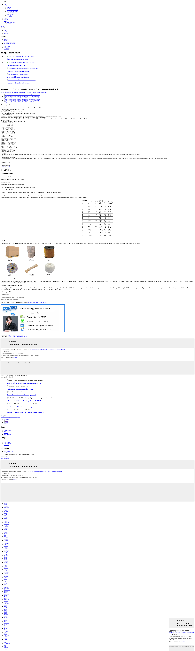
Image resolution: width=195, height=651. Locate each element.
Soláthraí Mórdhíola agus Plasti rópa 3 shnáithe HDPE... (24, 401)
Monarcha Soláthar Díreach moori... (18, 83)
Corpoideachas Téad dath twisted (15, 335)
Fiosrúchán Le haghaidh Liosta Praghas (10, 417)
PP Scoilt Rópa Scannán (12, 11)
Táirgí (5, 5)
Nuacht (5, 18)
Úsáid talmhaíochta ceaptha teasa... (18, 59)
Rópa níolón (10, 14)
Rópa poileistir (10, 12)
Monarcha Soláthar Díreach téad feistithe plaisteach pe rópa (25, 412)
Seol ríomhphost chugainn (7, 166)
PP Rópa (9, 7)
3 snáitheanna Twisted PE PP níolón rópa (20, 389)
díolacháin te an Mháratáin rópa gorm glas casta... (22, 407)
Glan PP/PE (9, 16)
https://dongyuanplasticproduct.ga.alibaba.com (38, 302)
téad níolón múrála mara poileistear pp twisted (21, 395)
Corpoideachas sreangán (12, 10)
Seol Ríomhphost (5, 458)
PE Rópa (9, 8)
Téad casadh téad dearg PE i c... (17, 65)
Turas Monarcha (11, 22)
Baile (5, 4)
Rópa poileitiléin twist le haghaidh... (18, 77)
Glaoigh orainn (7, 23)
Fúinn (5, 21)
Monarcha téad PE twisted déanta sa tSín (17, 336)
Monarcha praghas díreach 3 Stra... (18, 71)
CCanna (6, 19)
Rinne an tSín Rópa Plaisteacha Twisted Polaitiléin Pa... (24, 383)
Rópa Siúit (9, 15)
